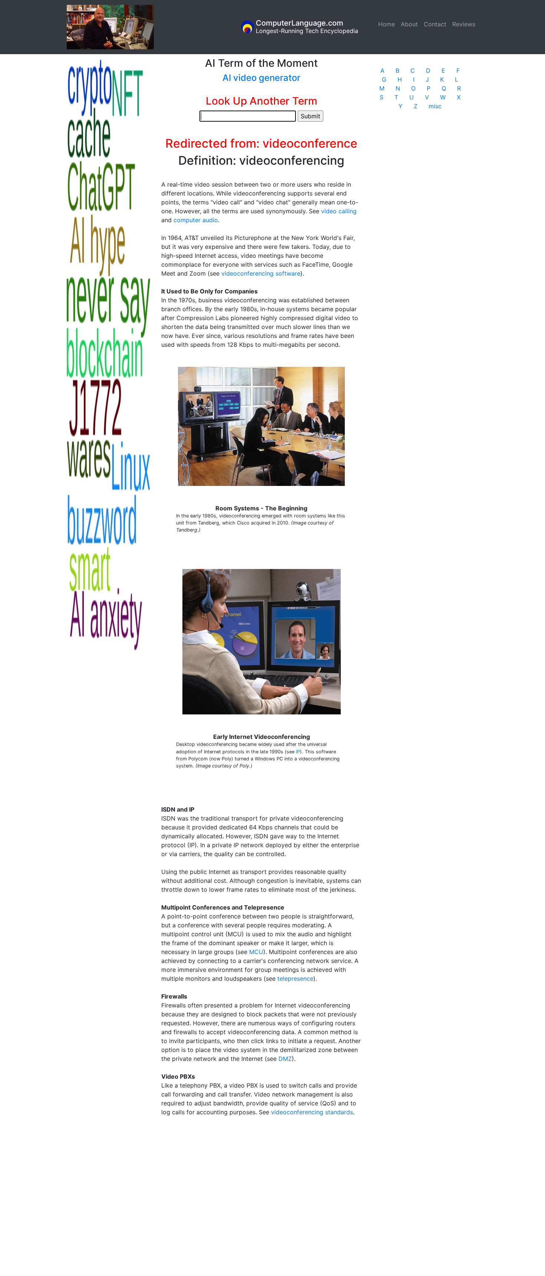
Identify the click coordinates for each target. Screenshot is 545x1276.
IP (298, 751)
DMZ (285, 1058)
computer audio (196, 220)
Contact (435, 24)
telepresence (295, 978)
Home (388, 24)
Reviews (463, 24)
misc (435, 106)
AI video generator (261, 77)
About (409, 24)
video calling (339, 211)
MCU (256, 952)
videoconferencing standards (312, 1112)
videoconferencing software (260, 273)
